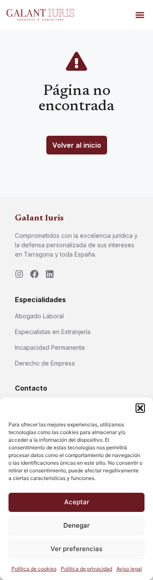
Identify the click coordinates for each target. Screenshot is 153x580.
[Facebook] (34, 274)
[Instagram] (19, 274)
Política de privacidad (86, 569)
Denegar (76, 525)
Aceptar (76, 502)
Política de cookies (34, 569)
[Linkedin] (49, 274)
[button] (140, 408)
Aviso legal (129, 569)
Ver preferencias (76, 549)
